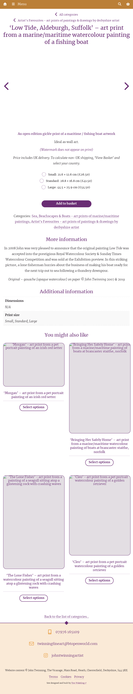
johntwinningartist (67, 655)
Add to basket (66, 203)
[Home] (5, 4)
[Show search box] (119, 4)
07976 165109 (67, 632)
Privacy (79, 677)
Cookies (66, 677)
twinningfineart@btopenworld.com (67, 644)
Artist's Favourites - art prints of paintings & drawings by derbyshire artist (68, 20)
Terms (53, 677)
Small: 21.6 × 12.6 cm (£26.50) (69, 174)
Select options (33, 407)
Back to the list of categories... (66, 616)
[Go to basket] (128, 4)
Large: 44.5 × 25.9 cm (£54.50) (69, 187)
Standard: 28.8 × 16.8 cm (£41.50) (69, 181)
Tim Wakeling (78, 683)
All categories (68, 14)
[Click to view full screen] (67, 87)
